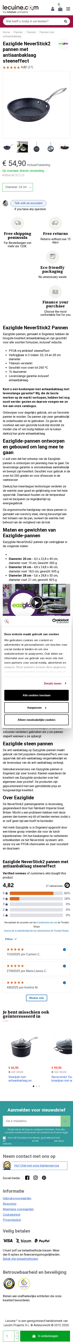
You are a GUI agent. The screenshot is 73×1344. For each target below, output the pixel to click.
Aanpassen (34, 707)
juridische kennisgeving (18, 1140)
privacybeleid (46, 1140)
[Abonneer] (65, 1121)
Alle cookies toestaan (37, 695)
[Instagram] (35, 1177)
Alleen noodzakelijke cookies (36, 719)
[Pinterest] (44, 1177)
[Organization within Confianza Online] (24, 1284)
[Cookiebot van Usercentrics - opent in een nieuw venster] (52, 621)
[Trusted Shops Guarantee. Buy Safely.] (9, 1284)
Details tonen (52, 683)
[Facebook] (27, 1177)
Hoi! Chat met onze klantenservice (36, 1165)
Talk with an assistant (28, 203)
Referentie (8, 175)
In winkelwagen (48, 1336)
